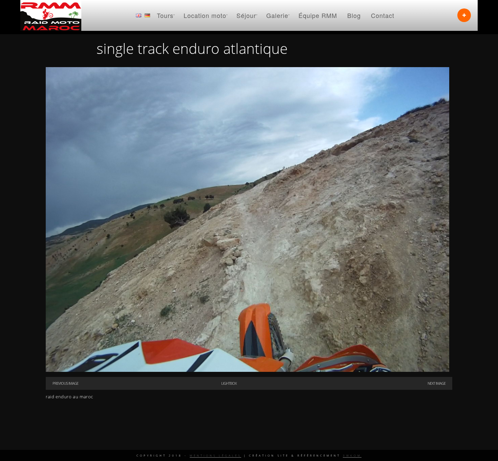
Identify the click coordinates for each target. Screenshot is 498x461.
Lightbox (228, 383)
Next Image (436, 383)
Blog (354, 15)
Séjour (246, 15)
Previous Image (65, 383)
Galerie (277, 15)
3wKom (352, 455)
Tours (165, 15)
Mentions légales (215, 455)
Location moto (205, 15)
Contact (382, 15)
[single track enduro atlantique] (247, 370)
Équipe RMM (317, 15)
